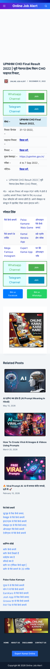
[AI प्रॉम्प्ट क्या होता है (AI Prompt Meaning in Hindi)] (25, 381)
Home (6, 643)
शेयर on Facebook (12, 294)
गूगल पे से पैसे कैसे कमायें (13, 585)
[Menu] (4, 6)
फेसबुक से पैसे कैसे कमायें (13, 517)
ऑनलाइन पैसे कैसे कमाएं (40, 223)
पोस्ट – (7, 121)
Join (36, 96)
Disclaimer (27, 643)
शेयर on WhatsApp (37, 294)
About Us (15, 643)
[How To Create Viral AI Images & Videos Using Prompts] (25, 424)
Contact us (40, 643)
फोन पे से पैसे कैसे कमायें (13, 589)
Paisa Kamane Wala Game (26, 223)
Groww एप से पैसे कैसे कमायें (16, 601)
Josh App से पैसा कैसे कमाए (16, 597)
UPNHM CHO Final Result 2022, (30, 121)
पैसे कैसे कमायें (10, 219)
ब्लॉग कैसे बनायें (9, 549)
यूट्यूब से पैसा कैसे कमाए (13, 513)
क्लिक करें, (24, 140)
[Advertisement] (25, 35)
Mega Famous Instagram (9, 252)
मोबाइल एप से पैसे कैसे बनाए (14, 525)
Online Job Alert (25, 6)
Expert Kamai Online (25, 653)
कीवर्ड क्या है (8, 561)
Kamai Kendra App (24, 238)
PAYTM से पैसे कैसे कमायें (14, 605)
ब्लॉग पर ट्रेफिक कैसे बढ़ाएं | (15, 565)
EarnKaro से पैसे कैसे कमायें (15, 593)
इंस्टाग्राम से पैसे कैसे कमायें (14, 521)
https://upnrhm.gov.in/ (32, 156)
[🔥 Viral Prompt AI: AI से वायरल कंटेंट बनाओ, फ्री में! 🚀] (25, 468)
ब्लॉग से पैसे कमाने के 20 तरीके (16, 569)
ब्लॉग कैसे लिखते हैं (11, 553)
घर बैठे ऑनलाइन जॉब (40, 252)
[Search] (46, 6)
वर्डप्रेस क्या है (9, 557)
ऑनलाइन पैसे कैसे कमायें (13, 529)
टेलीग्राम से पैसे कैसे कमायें (14, 533)
